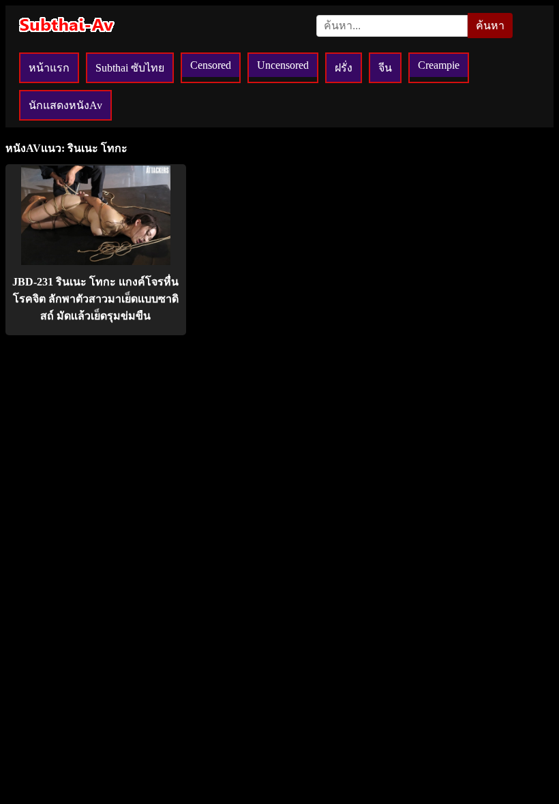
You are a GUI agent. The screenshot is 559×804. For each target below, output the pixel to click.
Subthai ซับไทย (129, 68)
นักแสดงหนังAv (65, 105)
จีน (385, 68)
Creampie (438, 65)
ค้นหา (490, 25)
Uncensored (283, 65)
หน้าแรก (49, 68)
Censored (210, 65)
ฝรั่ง (343, 68)
